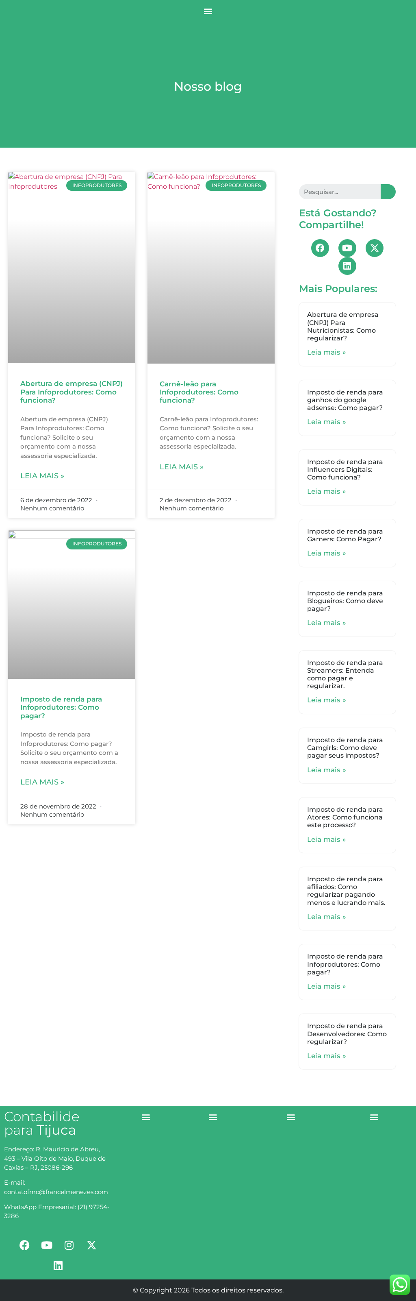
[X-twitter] (375, 248)
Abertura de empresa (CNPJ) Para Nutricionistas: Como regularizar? (343, 326)
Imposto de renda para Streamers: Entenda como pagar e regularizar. (345, 674)
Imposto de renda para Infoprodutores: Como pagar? (61, 707)
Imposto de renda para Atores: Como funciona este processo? (345, 817)
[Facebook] (320, 248)
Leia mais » (42, 475)
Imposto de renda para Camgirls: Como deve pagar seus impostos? (345, 747)
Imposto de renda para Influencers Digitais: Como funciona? (345, 469)
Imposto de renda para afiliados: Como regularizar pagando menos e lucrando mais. (346, 891)
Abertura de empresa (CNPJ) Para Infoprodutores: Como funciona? (71, 391)
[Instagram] (69, 1245)
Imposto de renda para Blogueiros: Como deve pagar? (345, 600)
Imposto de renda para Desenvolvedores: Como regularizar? (347, 1033)
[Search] (388, 191)
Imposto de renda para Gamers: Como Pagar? (345, 535)
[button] (208, 10)
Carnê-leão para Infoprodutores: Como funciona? (199, 392)
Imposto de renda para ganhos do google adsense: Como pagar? (345, 400)
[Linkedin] (347, 266)
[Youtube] (347, 248)
